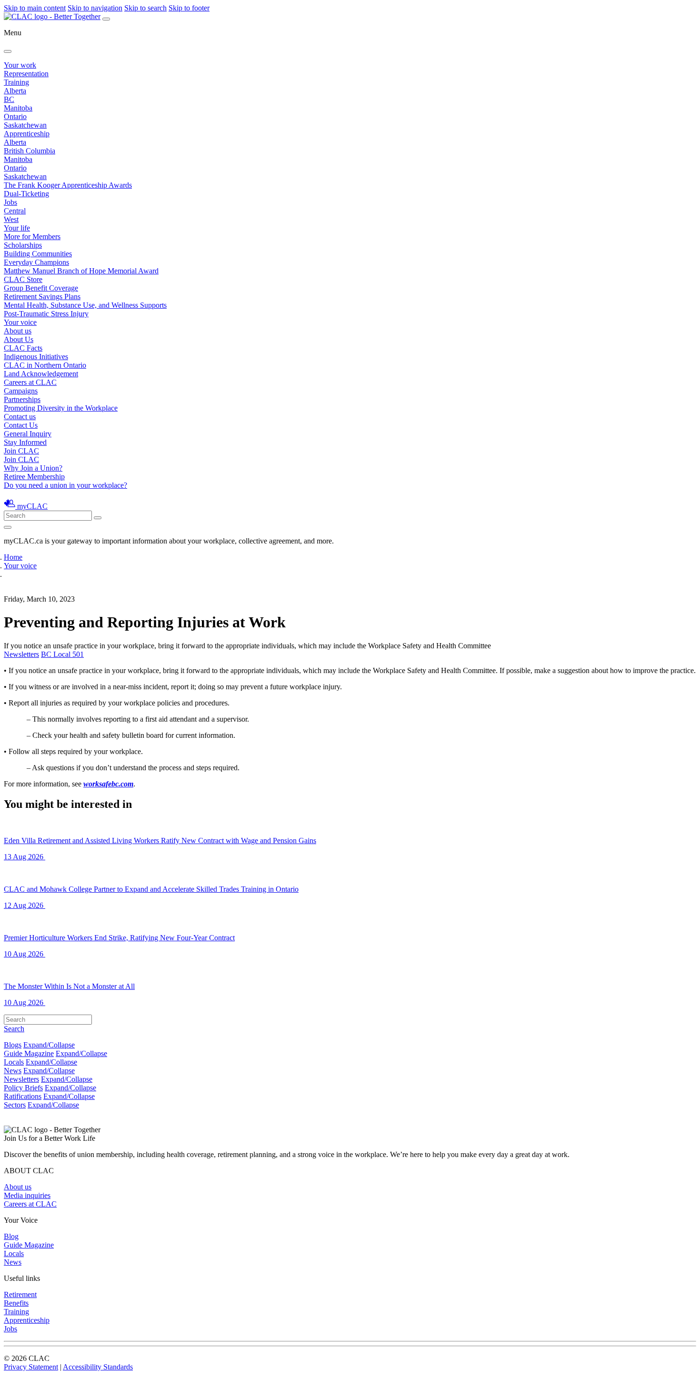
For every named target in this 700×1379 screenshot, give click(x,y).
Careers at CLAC (30, 382)
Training (16, 82)
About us (17, 1187)
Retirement (20, 1294)
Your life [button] (17, 228)
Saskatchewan (25, 125)
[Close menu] (7, 51)
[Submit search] (97, 517)
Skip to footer (189, 8)
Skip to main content (35, 8)
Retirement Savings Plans (42, 296)
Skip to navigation (95, 8)
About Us (18, 339)
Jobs (10, 202)
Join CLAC (21, 459)
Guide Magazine (29, 1053)
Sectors (15, 1105)
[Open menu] (106, 19)
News (12, 1071)
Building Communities (38, 254)
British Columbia (29, 151)
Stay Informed (25, 442)
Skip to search (145, 8)
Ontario (15, 116)
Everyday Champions (36, 262)
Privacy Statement (31, 1367)
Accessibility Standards (98, 1367)
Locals (14, 1062)
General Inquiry (27, 434)
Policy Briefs (23, 1088)
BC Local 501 (62, 654)
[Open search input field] (7, 527)
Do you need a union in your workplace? (65, 485)
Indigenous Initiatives (36, 356)
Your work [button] (20, 65)
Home (13, 557)
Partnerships (22, 399)
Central (15, 211)
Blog (11, 1236)
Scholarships (23, 245)
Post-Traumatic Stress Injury (46, 314)
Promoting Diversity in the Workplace (61, 408)
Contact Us (21, 425)
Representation (26, 74)
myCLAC (32, 506)
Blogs (12, 1045)
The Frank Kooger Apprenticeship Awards (68, 185)
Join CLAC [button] (21, 451)
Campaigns (21, 391)
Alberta (15, 91)
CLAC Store (23, 279)
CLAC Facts (23, 348)
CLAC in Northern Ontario (45, 365)
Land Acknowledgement (41, 374)
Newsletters (21, 654)
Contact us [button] (20, 417)
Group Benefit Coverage (41, 288)
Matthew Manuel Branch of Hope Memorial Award (81, 271)
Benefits (16, 1303)
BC (9, 99)
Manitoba (18, 108)
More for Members (32, 236)
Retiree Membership (34, 477)
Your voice (20, 322)
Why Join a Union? (33, 468)
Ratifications (22, 1096)
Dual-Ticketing (26, 194)
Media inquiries (27, 1195)
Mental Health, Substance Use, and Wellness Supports (85, 305)
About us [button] (17, 331)
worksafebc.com (108, 784)
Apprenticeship (27, 134)
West (11, 219)
